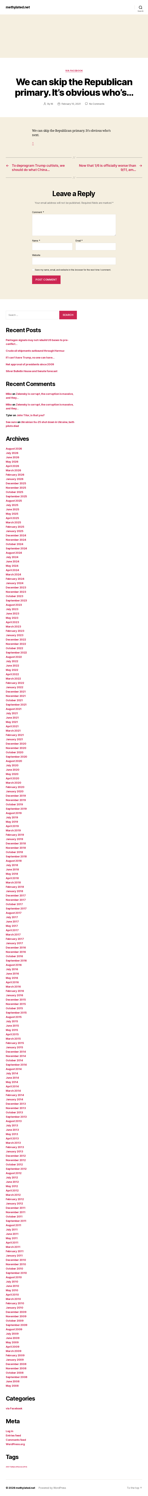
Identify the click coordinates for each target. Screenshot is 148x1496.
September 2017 (16, 908)
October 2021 (14, 700)
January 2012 (14, 1203)
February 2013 (15, 1147)
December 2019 (16, 795)
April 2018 (12, 878)
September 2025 (16, 496)
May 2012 (12, 1186)
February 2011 (15, 1251)
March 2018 (13, 882)
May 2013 (12, 1134)
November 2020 (16, 748)
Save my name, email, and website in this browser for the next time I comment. (73, 270)
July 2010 (12, 1281)
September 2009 (16, 1325)
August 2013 (14, 1121)
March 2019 (13, 830)
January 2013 (14, 1151)
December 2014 (16, 1051)
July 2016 (12, 969)
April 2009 (12, 1346)
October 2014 (14, 1060)
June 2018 (12, 869)
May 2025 (12, 513)
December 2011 (15, 1207)
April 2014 (12, 1086)
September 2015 (16, 1012)
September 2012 (16, 1168)
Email (79, 240)
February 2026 (15, 474)
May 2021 (12, 721)
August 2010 (14, 1277)
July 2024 (12, 557)
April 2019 (12, 826)
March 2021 (13, 730)
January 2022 (14, 687)
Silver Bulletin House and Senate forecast (31, 371)
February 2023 (15, 630)
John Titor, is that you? (31, 415)
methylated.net (18, 7)
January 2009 (15, 1359)
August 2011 (13, 1225)
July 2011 (12, 1229)
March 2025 (13, 522)
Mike (9, 393)
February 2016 (15, 990)
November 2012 (16, 1160)
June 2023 (12, 613)
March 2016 (13, 986)
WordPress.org (15, 1444)
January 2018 (14, 891)
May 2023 (12, 617)
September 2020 (16, 756)
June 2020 (12, 769)
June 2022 (12, 665)
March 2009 (13, 1351)
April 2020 (12, 778)
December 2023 (16, 587)
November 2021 (16, 695)
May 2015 (12, 1030)
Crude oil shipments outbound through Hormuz (35, 350)
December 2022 (16, 639)
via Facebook (74, 70)
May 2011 (12, 1238)
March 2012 (13, 1194)
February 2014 (15, 1095)
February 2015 (15, 1043)
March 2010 (13, 1298)
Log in (9, 1431)
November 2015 (16, 1003)
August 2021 (14, 708)
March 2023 (13, 626)
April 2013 (12, 1138)
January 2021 (14, 739)
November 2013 (16, 1108)
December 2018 (16, 843)
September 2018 (16, 856)
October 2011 (14, 1216)
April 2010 (12, 1294)
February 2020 (15, 787)
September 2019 (16, 808)
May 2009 (12, 1342)
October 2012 (14, 1164)
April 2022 (12, 674)
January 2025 (14, 531)
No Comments (96, 103)
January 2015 (14, 1047)
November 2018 (16, 847)
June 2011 (12, 1233)
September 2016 (16, 960)
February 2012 (15, 1199)
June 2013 (12, 1129)
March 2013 (13, 1142)
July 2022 (12, 661)
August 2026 (14, 448)
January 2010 (14, 1307)
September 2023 (16, 600)
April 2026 (12, 466)
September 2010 (16, 1272)
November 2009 (16, 1316)
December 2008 (16, 1364)
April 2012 (12, 1190)
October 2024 (14, 544)
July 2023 (12, 609)
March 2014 (13, 1090)
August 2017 (14, 912)
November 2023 (16, 591)
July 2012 (12, 1177)
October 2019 (14, 804)
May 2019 (12, 821)
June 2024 (12, 561)
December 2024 (16, 535)
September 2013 (16, 1116)
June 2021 (12, 717)
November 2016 (16, 951)
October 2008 (15, 1372)
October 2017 (14, 904)
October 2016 (14, 956)
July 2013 (12, 1125)
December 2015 (16, 999)
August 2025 (14, 500)
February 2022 (15, 682)
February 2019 (15, 834)
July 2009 (12, 1333)
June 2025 (12, 509)
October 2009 (15, 1320)
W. (52, 103)
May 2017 (12, 925)
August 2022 (14, 656)
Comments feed (16, 1439)
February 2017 (15, 938)
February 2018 (15, 886)
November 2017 (16, 899)
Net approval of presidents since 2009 (30, 364)
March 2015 (13, 1038)
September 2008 (16, 1377)
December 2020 (16, 743)
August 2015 (14, 1016)
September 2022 (16, 652)
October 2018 (14, 852)
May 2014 (12, 1082)
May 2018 (12, 873)
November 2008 (16, 1368)
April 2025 (12, 518)
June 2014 (12, 1077)
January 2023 (14, 635)
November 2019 (16, 800)
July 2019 (12, 817)
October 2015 (14, 1008)
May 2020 (12, 774)
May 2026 (12, 461)
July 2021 (12, 713)
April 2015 (12, 1034)
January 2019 (14, 839)
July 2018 (12, 865)
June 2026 (12, 457)
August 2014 (14, 1069)
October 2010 (14, 1268)
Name (36, 240)
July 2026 (12, 453)
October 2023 (14, 596)
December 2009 (16, 1312)
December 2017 (16, 895)
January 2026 (14, 479)
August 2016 (14, 964)
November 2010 (16, 1264)
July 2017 (12, 917)
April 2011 (12, 1242)
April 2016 (12, 982)
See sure (11, 422)
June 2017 (12, 921)
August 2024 (14, 552)
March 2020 (13, 782)
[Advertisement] (74, 36)
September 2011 (16, 1220)
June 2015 (12, 1025)
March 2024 (13, 574)
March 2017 (13, 934)
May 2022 (12, 669)
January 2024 (14, 583)
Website (36, 255)
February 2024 (15, 578)
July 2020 (12, 765)
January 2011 (14, 1255)
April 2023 (12, 622)
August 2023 (14, 604)
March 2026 (13, 470)
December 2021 (16, 691)
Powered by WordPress (52, 1487)
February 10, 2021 (71, 103)
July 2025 (12, 505)
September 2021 (16, 704)
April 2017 (12, 930)
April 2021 (12, 726)
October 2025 (14, 492)
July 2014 (12, 1073)
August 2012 (14, 1173)
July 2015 (12, 1021)
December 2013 (16, 1103)
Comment (38, 212)
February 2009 (15, 1355)
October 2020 (14, 752)
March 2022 (13, 678)
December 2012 (16, 1155)
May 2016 (12, 977)
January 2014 (14, 1099)
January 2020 (15, 791)
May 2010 (12, 1290)
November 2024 (16, 539)
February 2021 (15, 735)
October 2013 (14, 1112)
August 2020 (14, 761)
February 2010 (15, 1303)
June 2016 (12, 973)
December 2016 (16, 947)
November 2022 (16, 643)
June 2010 (12, 1285)
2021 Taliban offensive (16, 1467)
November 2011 (15, 1212)
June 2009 (13, 1338)
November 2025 (16, 487)
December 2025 (16, 483)
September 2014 (16, 1064)
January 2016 (14, 995)
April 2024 (12, 570)
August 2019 (14, 813)
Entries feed (13, 1435)
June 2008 (13, 1381)
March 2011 (13, 1246)
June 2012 (12, 1181)
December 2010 (16, 1259)
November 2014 (16, 1056)
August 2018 (14, 860)
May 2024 (12, 565)
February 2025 (15, 526)
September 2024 (16, 548)
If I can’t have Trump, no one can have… (30, 357)
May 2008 (12, 1385)
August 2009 (14, 1329)
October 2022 (14, 648)
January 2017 (14, 943)
